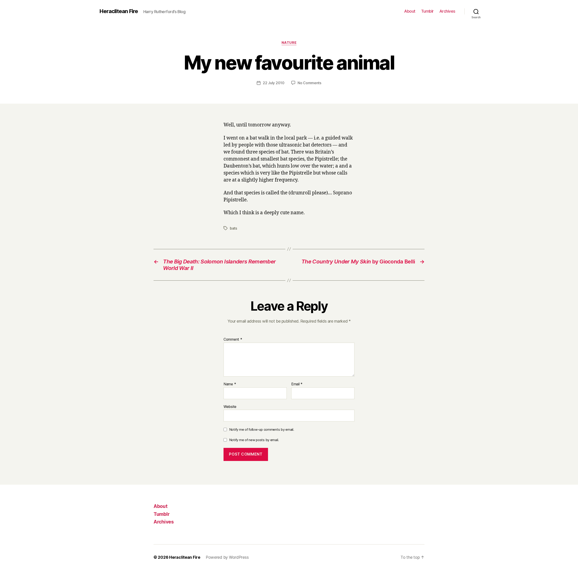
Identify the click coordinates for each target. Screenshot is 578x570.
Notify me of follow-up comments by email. (261, 429)
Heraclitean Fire (118, 11)
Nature (289, 43)
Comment (233, 339)
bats (233, 228)
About (409, 11)
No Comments (309, 83)
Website (230, 406)
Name (230, 384)
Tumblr (427, 11)
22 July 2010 (273, 83)
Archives (447, 11)
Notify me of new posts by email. (254, 440)
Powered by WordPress (227, 557)
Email (297, 384)
